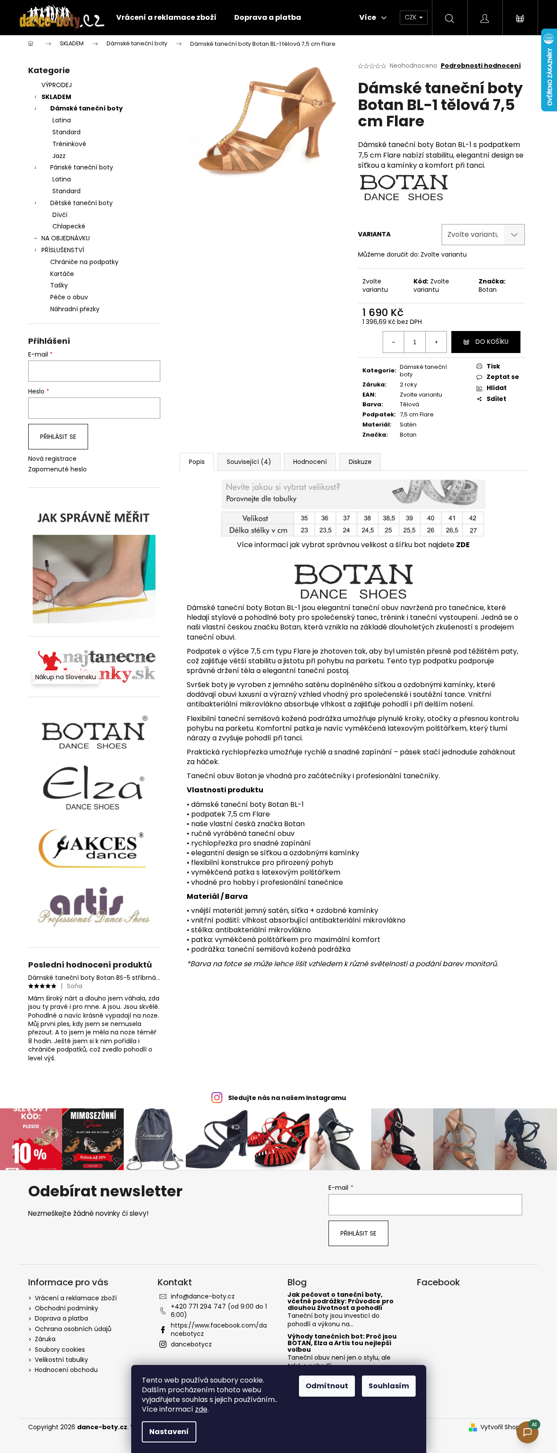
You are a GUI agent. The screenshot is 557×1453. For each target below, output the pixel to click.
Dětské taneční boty (81, 203)
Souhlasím (389, 1386)
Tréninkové (69, 144)
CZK (411, 17)
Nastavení (169, 1432)
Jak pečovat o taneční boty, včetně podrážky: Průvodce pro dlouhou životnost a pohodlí (341, 1301)
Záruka (45, 1339)
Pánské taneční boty (81, 167)
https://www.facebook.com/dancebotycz (219, 1329)
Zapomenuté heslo (57, 469)
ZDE (463, 545)
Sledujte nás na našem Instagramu (287, 1097)
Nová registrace (52, 459)
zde (201, 1409)
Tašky (59, 285)
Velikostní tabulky (61, 1359)
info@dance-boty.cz (203, 1296)
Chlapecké (68, 226)
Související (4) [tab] (249, 461)
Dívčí (59, 214)
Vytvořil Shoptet (504, 1427)
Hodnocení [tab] (310, 461)
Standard (66, 132)
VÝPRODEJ (56, 85)
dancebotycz (191, 1344)
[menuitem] (166, 17)
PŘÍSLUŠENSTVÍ (62, 250)
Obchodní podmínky (66, 1308)
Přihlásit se (58, 436)
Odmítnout (327, 1386)
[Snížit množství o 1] (393, 342)
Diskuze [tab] (360, 461)
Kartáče (62, 273)
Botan (488, 289)
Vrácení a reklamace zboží (76, 1298)
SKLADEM (56, 96)
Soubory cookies (60, 1349)
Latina (61, 120)
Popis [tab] (197, 461)
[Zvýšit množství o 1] (435, 342)
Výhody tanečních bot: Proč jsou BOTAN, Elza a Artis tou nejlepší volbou (342, 1343)
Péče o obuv (69, 297)
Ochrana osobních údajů (73, 1328)
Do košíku (492, 341)
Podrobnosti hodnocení (481, 66)
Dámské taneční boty (86, 108)
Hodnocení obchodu (66, 1369)
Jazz (59, 155)
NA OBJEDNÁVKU (65, 238)
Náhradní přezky (75, 309)
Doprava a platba (61, 1318)
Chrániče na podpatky (84, 261)
